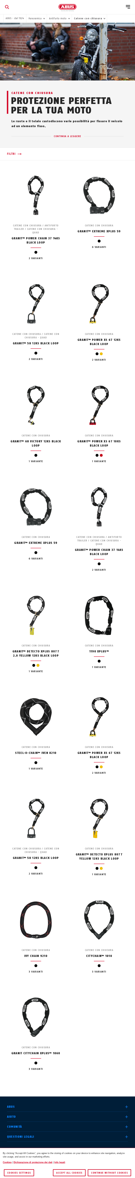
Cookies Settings (19, 1172)
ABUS (11, 1106)
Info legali (59, 1162)
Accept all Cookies (69, 1172)
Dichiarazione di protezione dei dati (33, 1162)
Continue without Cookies (109, 1172)
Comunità (14, 1126)
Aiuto (11, 1116)
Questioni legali (20, 1136)
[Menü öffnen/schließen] (128, 7)
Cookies (7, 1162)
